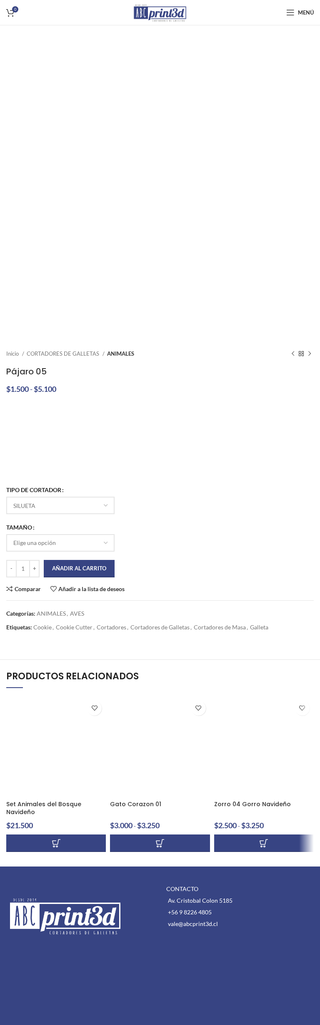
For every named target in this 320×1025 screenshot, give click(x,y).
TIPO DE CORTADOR (33, 489)
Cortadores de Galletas (160, 627)
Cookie (42, 627)
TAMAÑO (19, 527)
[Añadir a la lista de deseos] (94, 708)
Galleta (259, 627)
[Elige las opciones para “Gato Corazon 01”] (160, 843)
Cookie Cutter (74, 627)
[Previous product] (293, 354)
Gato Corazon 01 (135, 804)
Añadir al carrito (79, 568)
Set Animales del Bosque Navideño (43, 808)
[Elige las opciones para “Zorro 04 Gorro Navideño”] (264, 843)
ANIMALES (120, 353)
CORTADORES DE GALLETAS (63, 353)
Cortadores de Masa (220, 627)
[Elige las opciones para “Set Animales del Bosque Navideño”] (56, 843)
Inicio (13, 353)
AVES (77, 613)
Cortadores (111, 627)
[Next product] (309, 354)
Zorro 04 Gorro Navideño (252, 804)
